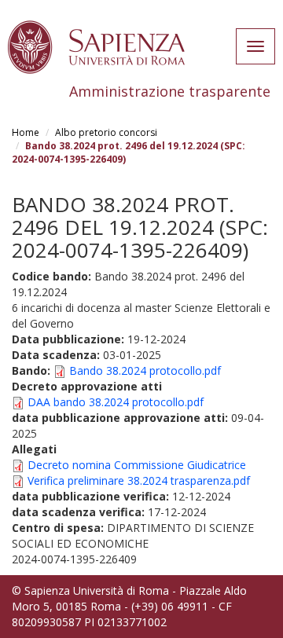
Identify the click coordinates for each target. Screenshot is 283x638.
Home (25, 132)
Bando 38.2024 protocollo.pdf (145, 370)
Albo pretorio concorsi (106, 132)
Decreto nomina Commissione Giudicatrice (137, 464)
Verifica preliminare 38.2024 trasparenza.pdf (139, 480)
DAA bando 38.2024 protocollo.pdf (116, 401)
